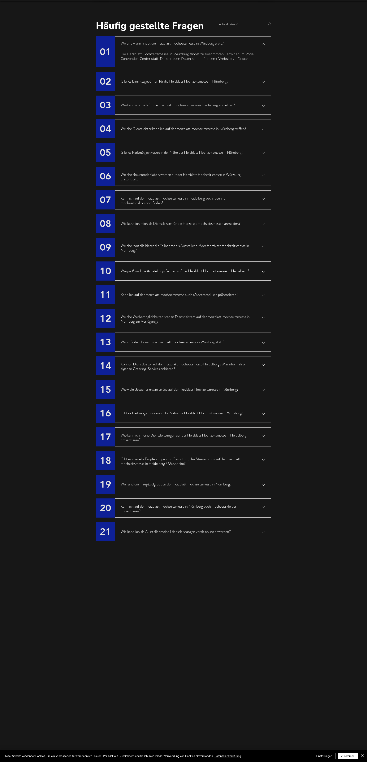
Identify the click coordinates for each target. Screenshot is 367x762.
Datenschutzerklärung (227, 756)
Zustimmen (348, 756)
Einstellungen (324, 756)
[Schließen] (362, 756)
